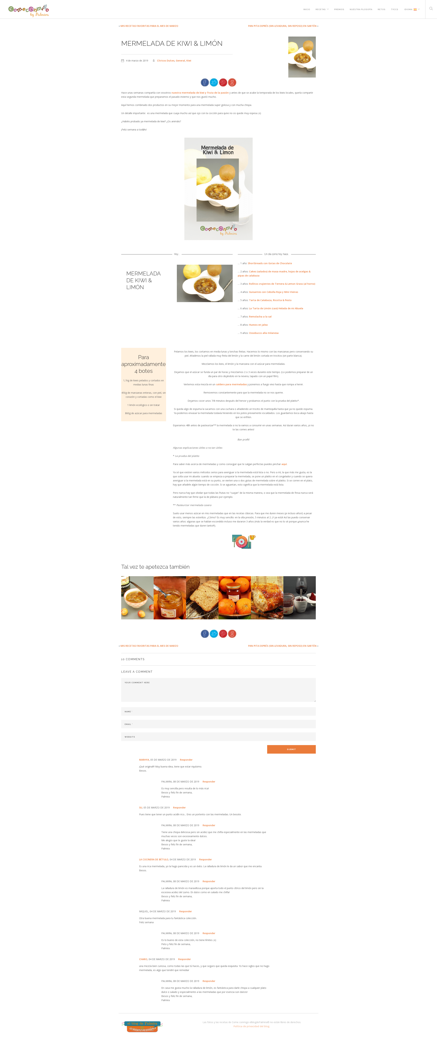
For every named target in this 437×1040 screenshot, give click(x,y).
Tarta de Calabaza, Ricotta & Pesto (270, 300)
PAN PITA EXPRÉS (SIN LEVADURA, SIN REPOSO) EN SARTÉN (282, 25)
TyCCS (394, 9)
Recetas (321, 9)
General (180, 60)
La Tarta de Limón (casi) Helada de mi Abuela (276, 308)
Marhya (144, 759)
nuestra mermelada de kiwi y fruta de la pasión (200, 92)
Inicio (306, 9)
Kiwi (188, 60)
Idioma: (409, 9)
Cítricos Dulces (165, 60)
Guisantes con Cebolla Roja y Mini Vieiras (273, 292)
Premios (339, 9)
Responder (186, 759)
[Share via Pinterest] (223, 82)
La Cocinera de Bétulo (153, 859)
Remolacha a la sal (260, 316)
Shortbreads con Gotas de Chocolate (270, 263)
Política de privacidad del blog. (252, 1026)
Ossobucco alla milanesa (264, 333)
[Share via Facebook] (205, 82)
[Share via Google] (232, 82)
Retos (381, 9)
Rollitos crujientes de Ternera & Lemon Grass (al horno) (282, 283)
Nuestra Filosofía (361, 9)
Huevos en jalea (258, 324)
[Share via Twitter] (214, 82)
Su (140, 807)
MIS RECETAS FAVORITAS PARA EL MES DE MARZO (149, 25)
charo (143, 959)
